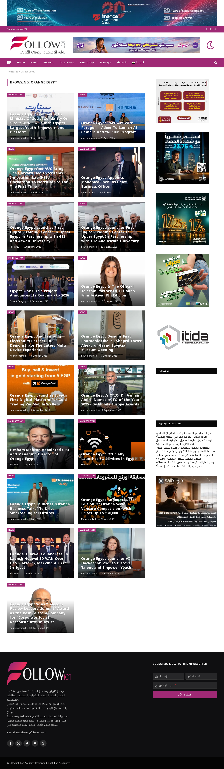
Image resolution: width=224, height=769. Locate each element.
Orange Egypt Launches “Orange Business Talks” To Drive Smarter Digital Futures (40, 508)
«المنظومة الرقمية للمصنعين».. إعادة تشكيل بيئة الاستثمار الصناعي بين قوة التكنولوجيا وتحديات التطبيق (186, 449)
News (34, 62)
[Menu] (9, 62)
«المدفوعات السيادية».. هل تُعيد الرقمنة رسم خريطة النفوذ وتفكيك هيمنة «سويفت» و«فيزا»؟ (184, 457)
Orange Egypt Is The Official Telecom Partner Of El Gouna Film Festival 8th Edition (108, 291)
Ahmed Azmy (87, 193)
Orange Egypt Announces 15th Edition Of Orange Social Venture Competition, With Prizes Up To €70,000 (109, 506)
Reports (48, 62)
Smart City (87, 62)
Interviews (67, 62)
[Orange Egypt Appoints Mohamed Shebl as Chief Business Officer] (111, 172)
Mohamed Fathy (89, 519)
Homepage (12, 72)
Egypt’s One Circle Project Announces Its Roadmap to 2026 (39, 293)
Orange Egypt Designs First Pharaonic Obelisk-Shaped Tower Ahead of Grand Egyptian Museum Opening (111, 343)
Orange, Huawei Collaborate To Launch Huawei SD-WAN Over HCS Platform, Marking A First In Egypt (39, 561)
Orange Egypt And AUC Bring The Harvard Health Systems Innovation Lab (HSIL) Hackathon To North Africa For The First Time (39, 178)
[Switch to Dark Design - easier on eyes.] (210, 45)
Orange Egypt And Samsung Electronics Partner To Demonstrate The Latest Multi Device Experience (38, 343)
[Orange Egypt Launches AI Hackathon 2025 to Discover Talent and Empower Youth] (111, 553)
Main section (15, 94)
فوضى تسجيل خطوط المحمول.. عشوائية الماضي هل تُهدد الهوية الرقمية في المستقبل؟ (184, 442)
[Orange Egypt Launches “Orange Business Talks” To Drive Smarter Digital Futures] (40, 499)
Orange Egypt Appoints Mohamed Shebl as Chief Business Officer (104, 182)
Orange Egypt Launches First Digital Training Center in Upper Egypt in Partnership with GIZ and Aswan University (40, 234)
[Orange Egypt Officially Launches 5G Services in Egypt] (111, 444)
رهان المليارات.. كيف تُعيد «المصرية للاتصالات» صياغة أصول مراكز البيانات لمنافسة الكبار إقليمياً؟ (185, 464)
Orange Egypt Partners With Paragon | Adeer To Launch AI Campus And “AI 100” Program (109, 127)
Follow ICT (15, 247)
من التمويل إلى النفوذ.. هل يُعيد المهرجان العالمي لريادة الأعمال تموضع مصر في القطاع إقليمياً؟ (183, 435)
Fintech (122, 62)
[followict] (36, 45)
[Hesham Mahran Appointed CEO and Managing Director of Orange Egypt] (40, 444)
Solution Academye (60, 763)
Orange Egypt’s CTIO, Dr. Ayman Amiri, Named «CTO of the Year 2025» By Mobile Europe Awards (110, 400)
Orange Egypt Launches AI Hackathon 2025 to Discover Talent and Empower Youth (106, 563)
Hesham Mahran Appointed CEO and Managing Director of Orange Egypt (39, 454)
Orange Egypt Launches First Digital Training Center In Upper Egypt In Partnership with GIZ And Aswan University (110, 234)
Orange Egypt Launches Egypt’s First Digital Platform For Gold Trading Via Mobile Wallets (38, 400)
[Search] (215, 63)
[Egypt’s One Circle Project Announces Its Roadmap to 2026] (40, 281)
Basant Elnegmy (18, 301)
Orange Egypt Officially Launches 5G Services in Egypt (108, 456)
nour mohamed (18, 138)
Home (21, 62)
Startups (105, 62)
